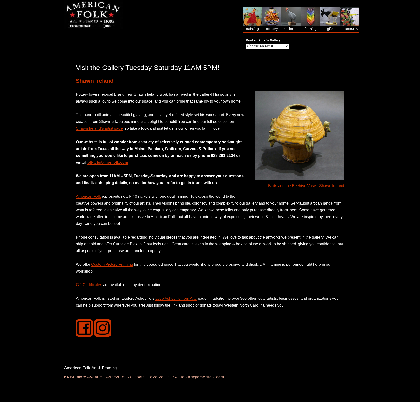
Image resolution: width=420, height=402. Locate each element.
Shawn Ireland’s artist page (99, 128)
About (349, 29)
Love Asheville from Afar (176, 298)
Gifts (330, 29)
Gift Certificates (89, 285)
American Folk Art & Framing (90, 368)
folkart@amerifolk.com (107, 162)
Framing (311, 29)
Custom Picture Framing (112, 264)
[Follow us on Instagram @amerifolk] (102, 327)
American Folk (88, 196)
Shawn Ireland (95, 81)
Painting (252, 29)
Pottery (272, 29)
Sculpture (291, 29)
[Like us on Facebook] (84, 327)
